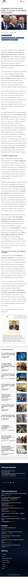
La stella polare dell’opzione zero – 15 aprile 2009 (6, 427)
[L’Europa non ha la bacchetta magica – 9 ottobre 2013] (22, 397)
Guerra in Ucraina (6, 39)
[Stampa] (22, 45)
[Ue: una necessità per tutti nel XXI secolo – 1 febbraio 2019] (22, 377)
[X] (10, 45)
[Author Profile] (7, 317)
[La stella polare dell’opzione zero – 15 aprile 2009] (22, 428)
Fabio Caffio (7, 537)
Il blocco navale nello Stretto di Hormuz (10, 535)
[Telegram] (16, 45)
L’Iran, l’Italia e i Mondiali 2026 (8, 527)
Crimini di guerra (20, 37)
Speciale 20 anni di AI (5, 500)
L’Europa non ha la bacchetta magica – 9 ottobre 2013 (6, 396)
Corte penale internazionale (8, 37)
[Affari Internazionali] (9, 1)
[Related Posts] (20, 317)
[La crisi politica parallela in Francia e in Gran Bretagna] (22, 356)
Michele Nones (4, 440)
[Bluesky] (13, 483)
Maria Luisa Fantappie (9, 533)
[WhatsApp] (13, 45)
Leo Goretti (3, 453)
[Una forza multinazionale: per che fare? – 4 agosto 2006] (22, 408)
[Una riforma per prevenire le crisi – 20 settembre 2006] (22, 418)
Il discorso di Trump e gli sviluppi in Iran (10, 545)
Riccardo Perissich (5, 356)
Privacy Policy (4, 476)
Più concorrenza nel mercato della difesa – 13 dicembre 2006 (7, 437)
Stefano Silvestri (4, 409)
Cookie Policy (12, 476)
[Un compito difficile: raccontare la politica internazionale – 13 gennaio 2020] (22, 366)
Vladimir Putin (14, 39)
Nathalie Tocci (4, 378)
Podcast (3, 529)
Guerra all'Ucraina (6, 35)
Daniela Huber (10, 453)
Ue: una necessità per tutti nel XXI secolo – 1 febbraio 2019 (8, 375)
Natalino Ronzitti (5, 32)
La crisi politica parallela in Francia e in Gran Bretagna (13, 493)
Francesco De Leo (5, 369)
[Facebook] (7, 45)
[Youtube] (11, 483)
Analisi (2, 495)
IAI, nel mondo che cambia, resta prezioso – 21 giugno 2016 (8, 386)
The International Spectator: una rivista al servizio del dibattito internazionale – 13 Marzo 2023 (8, 449)
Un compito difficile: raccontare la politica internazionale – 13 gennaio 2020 (11, 498)
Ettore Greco (4, 430)
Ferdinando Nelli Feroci (6, 399)
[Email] (19, 45)
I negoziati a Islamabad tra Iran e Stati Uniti (11, 531)
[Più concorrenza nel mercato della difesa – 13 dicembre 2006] (22, 439)
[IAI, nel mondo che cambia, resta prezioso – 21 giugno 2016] (22, 387)
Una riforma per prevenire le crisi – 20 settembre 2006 (8, 416)
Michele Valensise (5, 389)
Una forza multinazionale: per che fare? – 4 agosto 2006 (8, 406)
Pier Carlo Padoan (5, 418)
